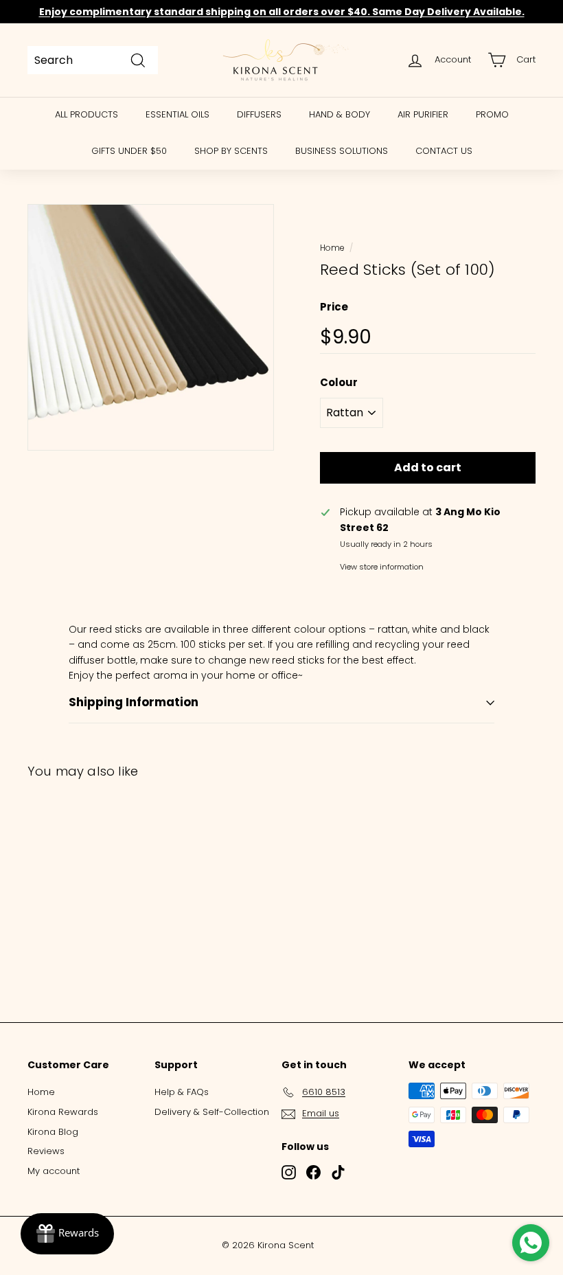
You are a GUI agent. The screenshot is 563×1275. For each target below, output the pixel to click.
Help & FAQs (181, 1091)
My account (53, 1170)
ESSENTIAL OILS (177, 114)
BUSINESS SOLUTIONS (341, 150)
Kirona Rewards (62, 1111)
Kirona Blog (52, 1131)
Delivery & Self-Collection (211, 1111)
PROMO (492, 114)
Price (334, 307)
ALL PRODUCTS (86, 114)
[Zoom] (150, 327)
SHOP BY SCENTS (231, 150)
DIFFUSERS (259, 114)
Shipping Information (133, 702)
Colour (339, 382)
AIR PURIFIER (423, 114)
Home (332, 247)
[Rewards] (67, 1233)
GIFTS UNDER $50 (129, 150)
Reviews (46, 1151)
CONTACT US (443, 150)
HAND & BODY (339, 114)
